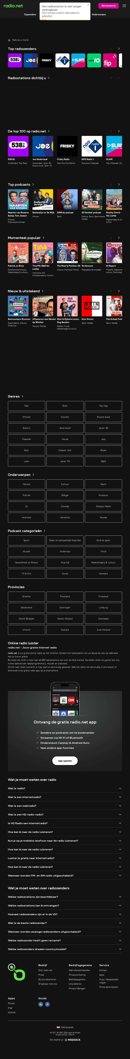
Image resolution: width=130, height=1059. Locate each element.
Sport (103, 484)
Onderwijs (65, 551)
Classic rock (65, 450)
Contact (103, 970)
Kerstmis (65, 517)
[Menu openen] (124, 6)
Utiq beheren (75, 984)
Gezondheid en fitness (26, 563)
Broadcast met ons (47, 984)
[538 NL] (15, 60)
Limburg (103, 608)
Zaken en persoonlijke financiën (65, 540)
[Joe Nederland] (31, 60)
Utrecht (26, 630)
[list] (65, 60)
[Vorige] (111, 130)
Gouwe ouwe (103, 417)
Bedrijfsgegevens (77, 979)
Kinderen (103, 495)
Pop (27, 406)
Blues (103, 450)
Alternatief (65, 428)
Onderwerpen (99, 14)
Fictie (103, 551)
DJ (26, 506)
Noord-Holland (65, 619)
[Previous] (111, 48)
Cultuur (65, 484)
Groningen (65, 608)
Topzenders (30, 14)
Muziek (103, 517)
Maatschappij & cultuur (103, 563)
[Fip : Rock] (110, 60)
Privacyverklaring (77, 975)
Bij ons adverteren (47, 979)
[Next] (119, 48)
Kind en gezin (103, 540)
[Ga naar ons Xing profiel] (47, 1004)
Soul (26, 450)
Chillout (27, 417)
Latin (26, 461)
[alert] (65, 11)
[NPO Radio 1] (62, 60)
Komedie (103, 574)
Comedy (65, 506)
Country (65, 417)
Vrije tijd (65, 563)
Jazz (103, 439)
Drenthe (26, 596)
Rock (64, 406)
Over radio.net (45, 970)
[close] (88, 4)
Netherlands (67, 1027)
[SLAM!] (78, 60)
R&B (103, 461)
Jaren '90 (65, 461)
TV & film (26, 574)
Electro (26, 428)
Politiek (26, 495)
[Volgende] (119, 130)
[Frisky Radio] (47, 60)
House (65, 439)
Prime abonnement (108, 987)
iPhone (11, 1003)
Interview (26, 517)
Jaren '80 (103, 428)
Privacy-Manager (77, 988)
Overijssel (103, 619)
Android (12, 1012)
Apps (101, 975)
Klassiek (26, 439)
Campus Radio (103, 506)
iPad (10, 1008)
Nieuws (26, 484)
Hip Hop (103, 406)
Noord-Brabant (26, 619)
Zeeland (65, 630)
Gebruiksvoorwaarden (79, 970)
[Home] (9, 40)
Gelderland (26, 608)
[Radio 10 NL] (94, 60)
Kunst (65, 574)
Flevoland (65, 596)
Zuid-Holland (103, 630)
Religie (65, 495)
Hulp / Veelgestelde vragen (108, 981)
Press (41, 975)
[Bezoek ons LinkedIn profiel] (40, 1004)
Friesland (103, 596)
